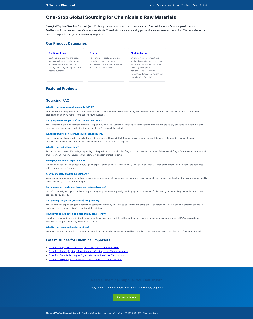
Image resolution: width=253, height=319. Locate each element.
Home (151, 5)
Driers (93, 53)
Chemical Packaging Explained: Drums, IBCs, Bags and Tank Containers (88, 251)
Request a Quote (126, 297)
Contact (203, 5)
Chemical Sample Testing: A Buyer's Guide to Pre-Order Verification (86, 255)
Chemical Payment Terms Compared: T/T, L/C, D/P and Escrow (84, 247)
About (171, 5)
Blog (195, 5)
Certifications (183, 5)
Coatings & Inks (57, 53)
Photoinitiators (139, 53)
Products (161, 5)
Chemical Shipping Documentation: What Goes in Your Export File (85, 259)
